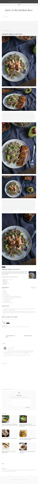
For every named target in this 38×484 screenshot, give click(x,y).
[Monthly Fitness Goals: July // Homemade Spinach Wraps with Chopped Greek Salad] (27, 419)
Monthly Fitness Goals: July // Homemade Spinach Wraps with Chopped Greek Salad (27, 425)
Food (10, 30)
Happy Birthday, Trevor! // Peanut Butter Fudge (9, 452)
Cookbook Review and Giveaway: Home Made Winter (27, 452)
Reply (4, 357)
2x (33, 287)
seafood (18, 326)
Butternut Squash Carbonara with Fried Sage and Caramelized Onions (27, 439)
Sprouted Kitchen (13, 276)
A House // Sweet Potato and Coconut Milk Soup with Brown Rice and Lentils (10, 425)
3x (35, 287)
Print (4, 267)
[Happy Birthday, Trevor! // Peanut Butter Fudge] (10, 447)
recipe (17, 276)
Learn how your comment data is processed (19, 389)
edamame (10, 326)
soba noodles (24, 326)
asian (4, 326)
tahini (28, 326)
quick (14, 326)
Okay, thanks (25, 1)
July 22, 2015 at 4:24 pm (10, 348)
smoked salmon (21, 326)
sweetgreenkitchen (10, 347)
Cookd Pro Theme (19, 479)
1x (32, 287)
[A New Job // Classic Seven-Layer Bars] (10, 433)
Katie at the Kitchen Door (19, 10)
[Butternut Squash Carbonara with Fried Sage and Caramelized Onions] (27, 433)
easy (7, 326)
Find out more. (18, 1)
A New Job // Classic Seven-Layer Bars (9, 438)
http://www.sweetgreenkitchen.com (17, 353)
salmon (16, 326)
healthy (12, 326)
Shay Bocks (25, 479)
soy (27, 326)
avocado (6, 326)
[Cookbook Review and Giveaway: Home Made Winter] (27, 447)
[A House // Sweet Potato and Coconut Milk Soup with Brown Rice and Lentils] (10, 419)
